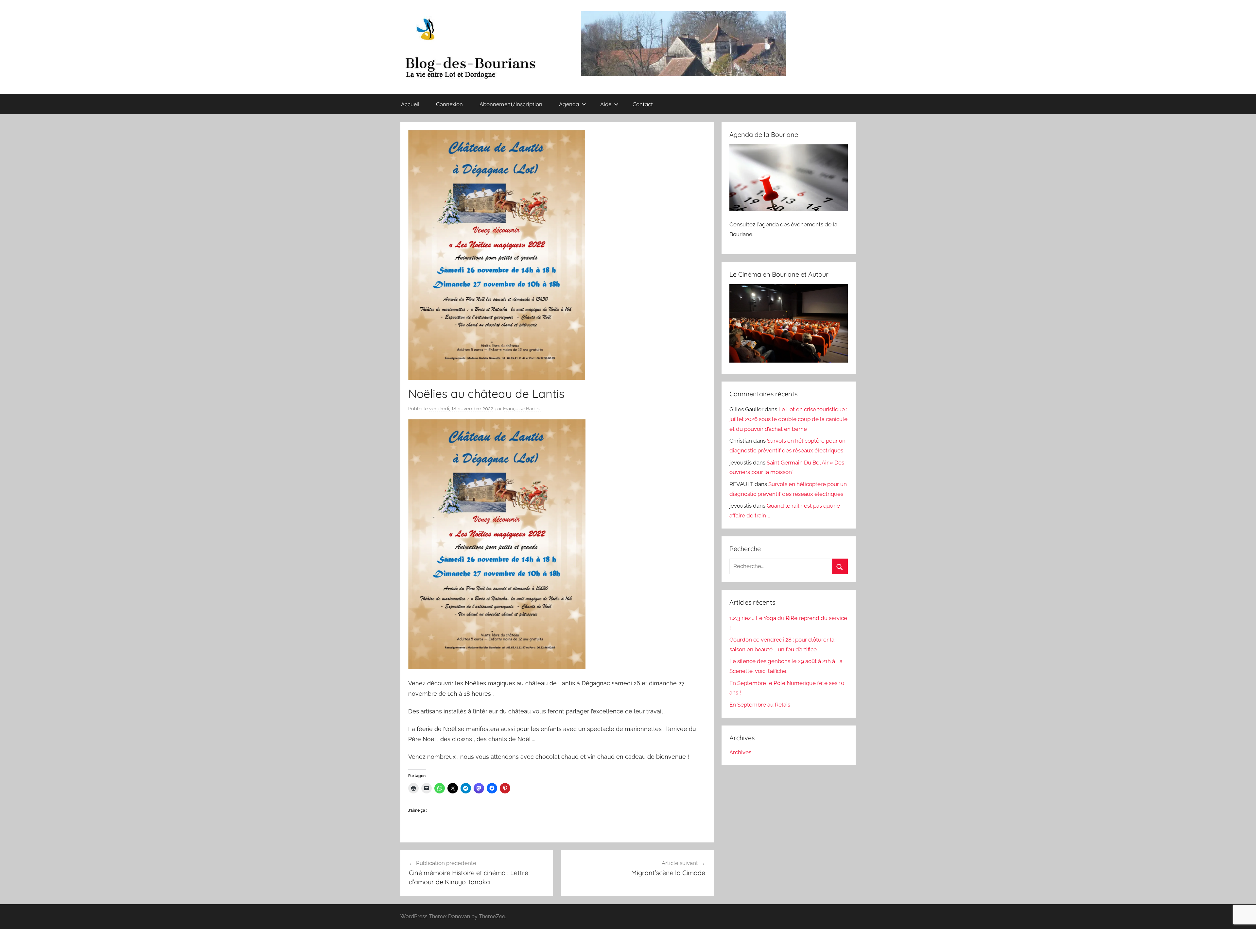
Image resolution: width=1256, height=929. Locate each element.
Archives (740, 752)
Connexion (449, 104)
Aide (605, 104)
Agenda (569, 104)
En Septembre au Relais (759, 704)
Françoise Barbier (522, 409)
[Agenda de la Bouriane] (788, 209)
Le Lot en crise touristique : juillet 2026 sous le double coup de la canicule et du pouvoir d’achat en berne (788, 419)
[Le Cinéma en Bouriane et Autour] (788, 360)
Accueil (410, 104)
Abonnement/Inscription (511, 104)
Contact (643, 104)
